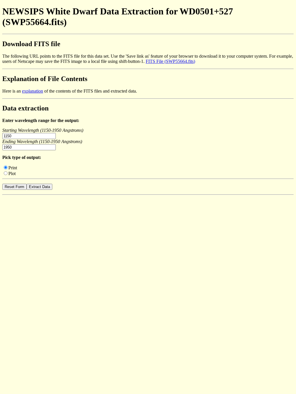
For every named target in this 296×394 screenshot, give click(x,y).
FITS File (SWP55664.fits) (170, 61)
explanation (32, 91)
